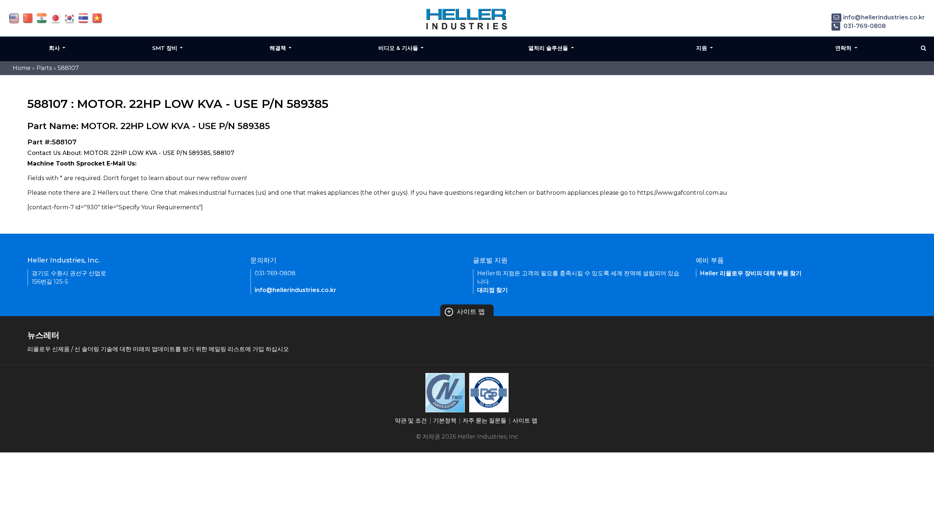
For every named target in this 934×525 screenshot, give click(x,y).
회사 (55, 47)
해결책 (278, 47)
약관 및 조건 (411, 420)
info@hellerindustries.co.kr (884, 17)
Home (22, 68)
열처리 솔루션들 (549, 47)
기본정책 (444, 420)
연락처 (844, 47)
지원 (702, 47)
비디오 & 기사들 (399, 47)
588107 (68, 68)
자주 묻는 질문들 (484, 420)
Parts (44, 68)
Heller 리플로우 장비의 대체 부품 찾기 (751, 273)
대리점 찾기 (492, 290)
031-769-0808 (864, 26)
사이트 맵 (466, 312)
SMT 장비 (165, 47)
